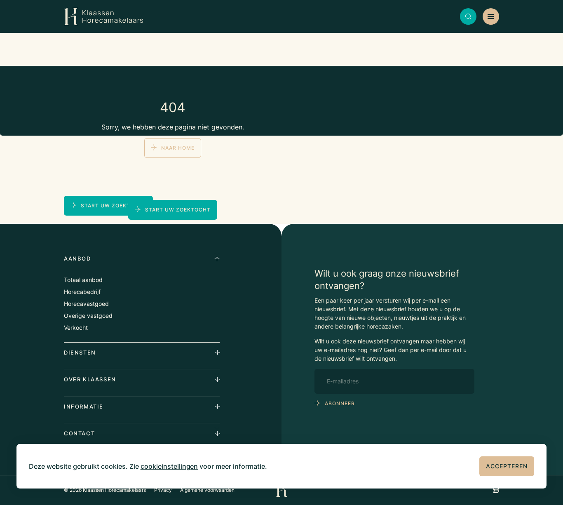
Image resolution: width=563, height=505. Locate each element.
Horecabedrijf (82, 291)
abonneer (340, 403)
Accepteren (507, 466)
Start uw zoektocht (178, 210)
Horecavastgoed (86, 303)
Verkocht (76, 327)
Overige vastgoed (88, 315)
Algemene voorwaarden (207, 490)
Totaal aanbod (83, 279)
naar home (178, 148)
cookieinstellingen (169, 466)
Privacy (163, 490)
